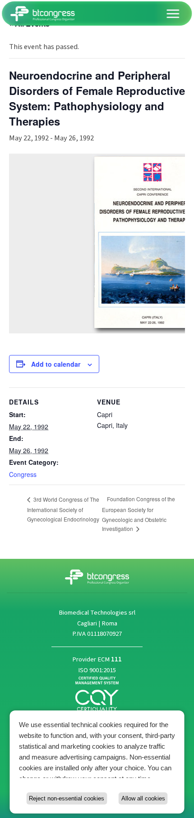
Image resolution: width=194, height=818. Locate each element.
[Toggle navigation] (173, 13)
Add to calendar (55, 364)
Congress (23, 474)
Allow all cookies (143, 798)
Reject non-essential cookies (66, 798)
